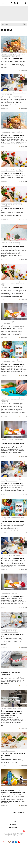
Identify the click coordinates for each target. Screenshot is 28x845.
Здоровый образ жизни (6, 56)
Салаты (17, 56)
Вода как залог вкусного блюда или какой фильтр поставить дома (11, 713)
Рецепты (13, 56)
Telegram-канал (13, 827)
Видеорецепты (4, 282)
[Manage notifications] (3, 841)
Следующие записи (18, 812)
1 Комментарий (23, 532)
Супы (11, 94)
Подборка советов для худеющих (10, 673)
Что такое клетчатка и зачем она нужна (13, 754)
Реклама (14, 708)
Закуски (23, 54)
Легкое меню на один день (12, 58)
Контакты (13, 824)
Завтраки (19, 54)
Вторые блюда (4, 54)
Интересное (9, 708)
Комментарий (23, 70)
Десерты (14, 54)
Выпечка (10, 54)
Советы (18, 708)
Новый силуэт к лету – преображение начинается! (13, 791)
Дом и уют (4, 708)
